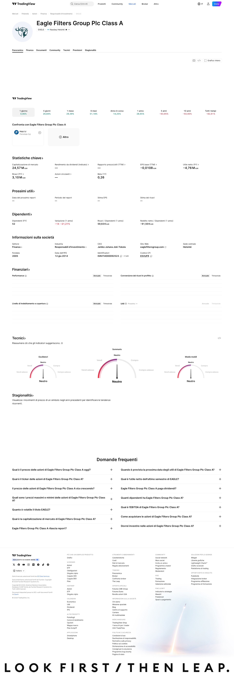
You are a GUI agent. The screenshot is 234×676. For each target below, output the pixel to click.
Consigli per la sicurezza (122, 649)
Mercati (132, 4)
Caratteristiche (118, 558)
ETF (68, 568)
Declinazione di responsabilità (124, 638)
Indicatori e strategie (163, 591)
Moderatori (159, 571)
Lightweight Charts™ (199, 563)
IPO (68, 610)
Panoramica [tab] (17, 50)
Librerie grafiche (197, 560)
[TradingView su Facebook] (18, 564)
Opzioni (70, 623)
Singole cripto (72, 573)
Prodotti (102, 4)
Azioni (69, 565)
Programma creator (163, 566)
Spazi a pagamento (163, 599)
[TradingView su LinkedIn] (33, 564)
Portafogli (71, 617)
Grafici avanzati (197, 566)
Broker (145, 4)
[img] (66, 29)
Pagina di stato (118, 654)
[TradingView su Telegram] (38, 564)
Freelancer (159, 597)
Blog (114, 607)
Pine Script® (72, 628)
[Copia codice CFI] (151, 256)
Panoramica (117, 573)
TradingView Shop (119, 623)
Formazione (160, 581)
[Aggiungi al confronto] (40, 133)
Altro (156, 4)
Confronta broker (119, 579)
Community (117, 4)
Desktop (70, 638)
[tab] (97, 275)
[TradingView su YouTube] (23, 564)
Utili (68, 604)
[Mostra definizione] (40, 164)
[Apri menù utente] (208, 3)
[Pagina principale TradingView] (23, 4)
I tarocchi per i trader (120, 625)
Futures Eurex (117, 591)
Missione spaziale (119, 604)
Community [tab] (54, 50)
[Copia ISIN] (121, 256)
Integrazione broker (199, 579)
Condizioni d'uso (118, 636)
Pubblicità (195, 576)
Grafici (69, 558)
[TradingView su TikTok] (43, 564)
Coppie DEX (72, 579)
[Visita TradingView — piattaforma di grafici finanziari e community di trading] (22, 98)
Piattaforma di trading (200, 568)
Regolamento (160, 568)
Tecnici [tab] (66, 50)
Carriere (115, 612)
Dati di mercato (118, 563)
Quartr (16, 594)
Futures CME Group (120, 589)
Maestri (158, 594)
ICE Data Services (43, 576)
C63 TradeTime (118, 628)
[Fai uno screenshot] (194, 60)
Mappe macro (72, 625)
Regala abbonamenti (120, 566)
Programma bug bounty (121, 652)
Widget (194, 558)
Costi (114, 560)
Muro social (159, 560)
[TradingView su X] (14, 564)
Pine (68, 581)
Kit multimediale (118, 615)
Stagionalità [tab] (90, 50)
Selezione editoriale (163, 584)
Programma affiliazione (200, 581)
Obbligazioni (72, 571)
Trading (158, 579)
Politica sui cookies (119, 644)
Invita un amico (161, 563)
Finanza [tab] (29, 50)
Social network (161, 558)
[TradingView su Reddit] (48, 564)
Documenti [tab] (41, 50)
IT (202, 4)
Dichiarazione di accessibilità (123, 646)
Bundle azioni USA (119, 594)
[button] (108, 3)
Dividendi (70, 607)
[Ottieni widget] (199, 60)
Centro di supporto (119, 610)
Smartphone (72, 636)
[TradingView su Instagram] (28, 564)
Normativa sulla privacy (121, 641)
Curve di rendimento (75, 620)
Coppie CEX (72, 576)
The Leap (116, 581)
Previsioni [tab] (77, 50)
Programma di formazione (201, 584)
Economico (71, 602)
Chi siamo (116, 602)
